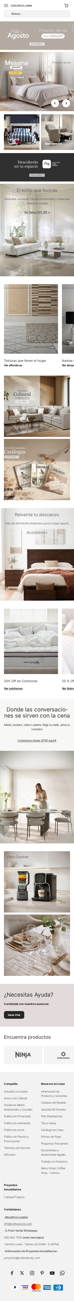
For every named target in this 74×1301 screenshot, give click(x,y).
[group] (37, 36)
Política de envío (14, 1130)
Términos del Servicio (17, 1148)
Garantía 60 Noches (53, 1109)
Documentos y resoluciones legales (53, 1152)
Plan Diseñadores (52, 1116)
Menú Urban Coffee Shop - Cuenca (53, 1170)
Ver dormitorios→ (37, 532)
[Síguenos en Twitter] (22, 1273)
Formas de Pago (51, 1136)
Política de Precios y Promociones (16, 1139)
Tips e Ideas (48, 1123)
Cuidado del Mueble (53, 1102)
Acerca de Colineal (15, 1098)
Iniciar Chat (14, 1014)
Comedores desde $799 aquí (37, 740)
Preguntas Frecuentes (54, 1143)
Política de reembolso (17, 1123)
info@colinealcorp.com (18, 1223)
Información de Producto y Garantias (54, 1093)
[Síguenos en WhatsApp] (62, 1273)
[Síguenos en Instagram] (32, 1273)
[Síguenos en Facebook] (12, 1273)
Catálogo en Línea (52, 1130)
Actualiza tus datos (16, 1091)
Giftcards (9, 1154)
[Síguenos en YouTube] (52, 1273)
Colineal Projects (14, 1197)
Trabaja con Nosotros (54, 1161)
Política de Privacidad (17, 1116)
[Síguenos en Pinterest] (42, 1273)
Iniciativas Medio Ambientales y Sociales (18, 1107)
